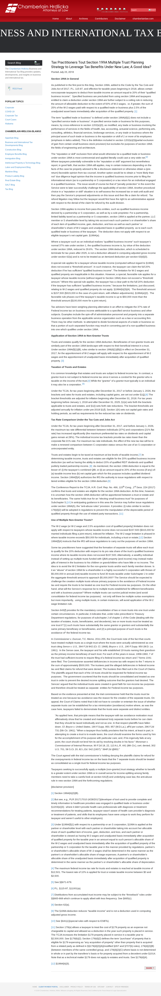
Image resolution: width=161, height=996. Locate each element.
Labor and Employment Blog (18, 167)
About (69, 18)
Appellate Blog (11, 138)
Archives (83, 18)
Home (56, 18)
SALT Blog (10, 185)
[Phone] (125, 12)
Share (149, 968)
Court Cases (10, 120)
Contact (109, 987)
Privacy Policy (77, 987)
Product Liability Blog (14, 176)
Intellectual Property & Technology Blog (22, 163)
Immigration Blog (12, 158)
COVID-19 (9, 112)
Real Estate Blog (12, 180)
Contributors (101, 18)
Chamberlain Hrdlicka (19, 69)
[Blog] (117, 12)
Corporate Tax (11, 116)
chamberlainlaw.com (143, 18)
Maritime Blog (11, 172)
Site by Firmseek (122, 987)
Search (133, 10)
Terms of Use (90, 987)
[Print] (121, 12)
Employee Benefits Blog (16, 154)
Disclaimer (120, 18)
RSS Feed (17, 89)
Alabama (9, 124)
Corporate (9, 108)
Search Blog (14, 63)
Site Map (100, 987)
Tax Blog (9, 189)
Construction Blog (13, 150)
